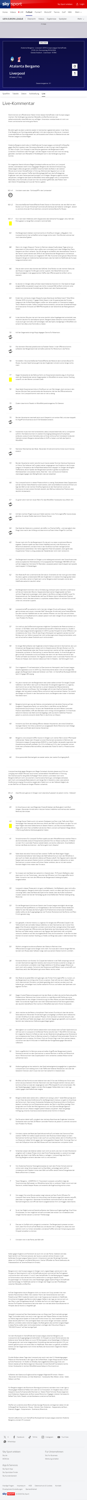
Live (43, 93)
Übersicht (31, 19)
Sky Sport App (7, 1469)
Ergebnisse (51, 19)
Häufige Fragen (8, 1486)
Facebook (20, 1437)
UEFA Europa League (13, 19)
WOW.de (5, 1459)
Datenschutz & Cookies (43, 1486)
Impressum (21, 1486)
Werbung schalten (52, 1459)
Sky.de (4, 1455)
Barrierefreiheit (31, 1489)
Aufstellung (34, 93)
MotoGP (47, 12)
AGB (30, 1486)
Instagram (49, 1437)
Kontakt (58, 1486)
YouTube (65, 1437)
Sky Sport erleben (65, 4)
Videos (13, 12)
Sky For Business (51, 1455)
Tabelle (15, 93)
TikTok (35, 1437)
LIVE (21, 12)
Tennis (56, 12)
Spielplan (63, 19)
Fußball (29, 12)
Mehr (77, 12)
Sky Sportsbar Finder (10, 1472)
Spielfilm (6, 93)
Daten (24, 93)
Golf (64, 12)
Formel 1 (38, 12)
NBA (70, 12)
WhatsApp (12, 1442)
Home (5, 12)
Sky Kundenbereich (9, 1476)
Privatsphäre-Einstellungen (12, 1489)
